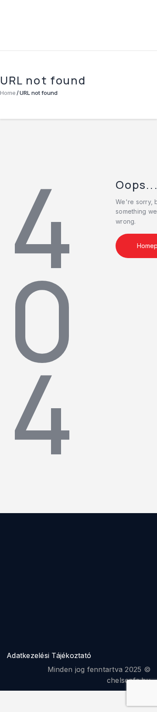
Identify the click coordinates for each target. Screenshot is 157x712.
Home (8, 92)
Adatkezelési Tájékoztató (49, 655)
